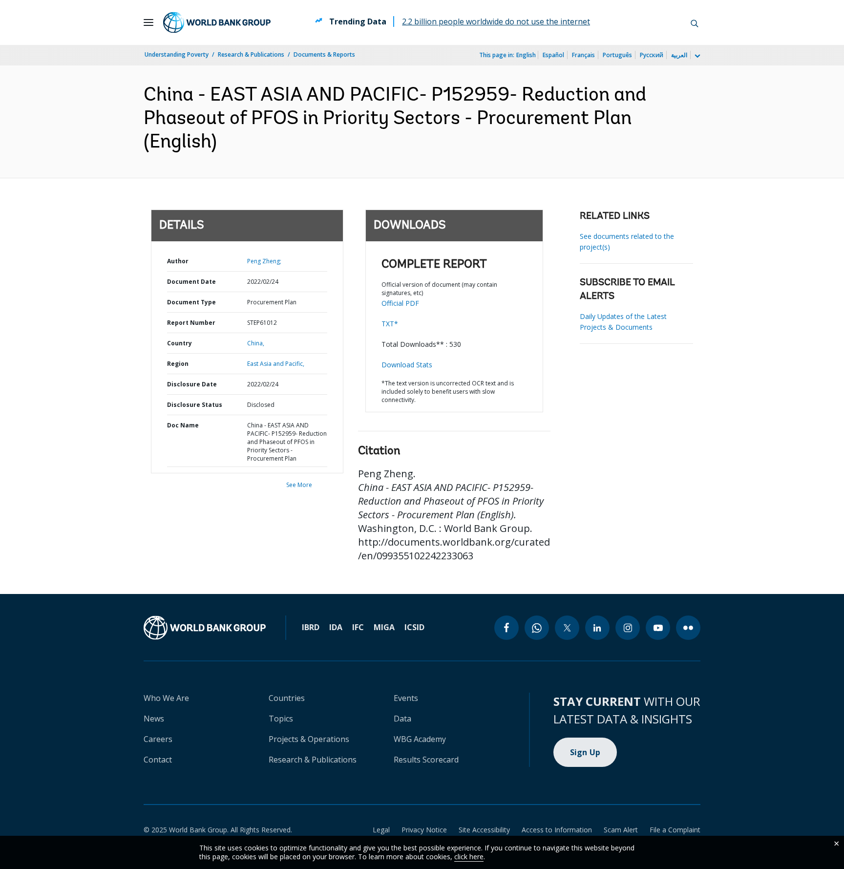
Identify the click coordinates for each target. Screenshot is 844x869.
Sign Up (585, 752)
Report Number (191, 322)
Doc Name (183, 425)
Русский (651, 55)
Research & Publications (251, 54)
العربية (679, 55)
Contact (158, 759)
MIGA (384, 627)
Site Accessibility (484, 829)
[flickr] (688, 627)
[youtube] (658, 627)
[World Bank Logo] (217, 22)
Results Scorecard (426, 759)
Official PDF (400, 303)
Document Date (191, 281)
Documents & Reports (324, 54)
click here (469, 856)
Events (406, 698)
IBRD (310, 627)
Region (178, 364)
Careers (158, 739)
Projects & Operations (309, 739)
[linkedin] (597, 627)
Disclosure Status (194, 405)
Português (617, 55)
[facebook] (506, 627)
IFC (358, 627)
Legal (381, 829)
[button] (694, 22)
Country (179, 343)
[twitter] (567, 627)
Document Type (191, 302)
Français (583, 55)
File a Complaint (675, 829)
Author (178, 261)
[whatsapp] (537, 627)
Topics (281, 718)
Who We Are (166, 698)
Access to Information (557, 829)
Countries (287, 698)
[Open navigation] (148, 22)
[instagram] (627, 627)
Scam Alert (621, 829)
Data (402, 718)
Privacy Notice (424, 829)
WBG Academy (420, 739)
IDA (335, 627)
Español (553, 55)
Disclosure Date (192, 384)
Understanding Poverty (177, 54)
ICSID (414, 627)
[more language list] (696, 56)
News (154, 718)
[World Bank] (205, 627)
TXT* (389, 323)
